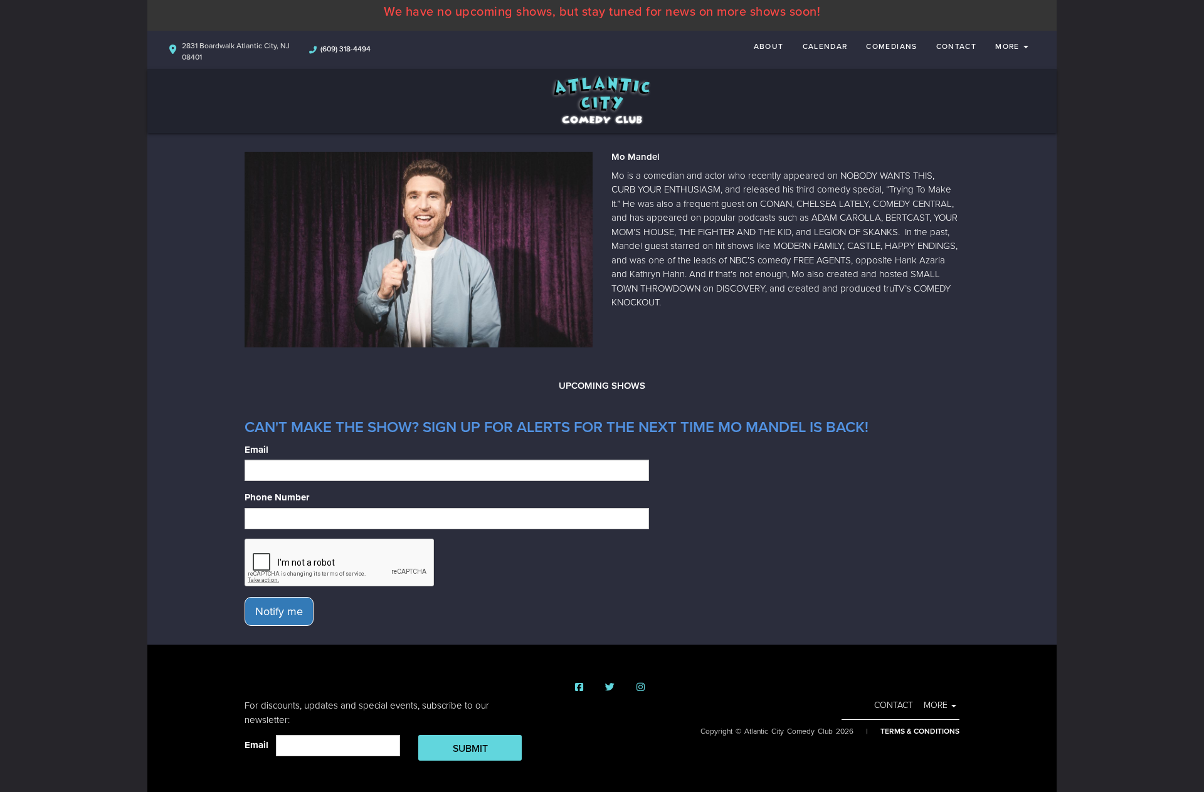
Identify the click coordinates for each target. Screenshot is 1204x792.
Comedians (891, 46)
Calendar (825, 46)
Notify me (279, 611)
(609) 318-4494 (345, 49)
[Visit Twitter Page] (610, 687)
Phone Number (277, 497)
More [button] (1008, 46)
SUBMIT (470, 748)
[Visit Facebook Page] (579, 687)
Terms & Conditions (919, 731)
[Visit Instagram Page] (640, 687)
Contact (956, 46)
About (769, 46)
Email (256, 449)
